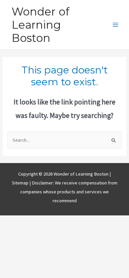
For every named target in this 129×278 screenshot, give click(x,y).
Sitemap (20, 183)
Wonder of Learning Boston (40, 25)
